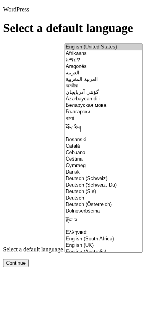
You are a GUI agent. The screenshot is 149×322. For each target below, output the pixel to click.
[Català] (103, 146)
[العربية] (103, 73)
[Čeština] (103, 159)
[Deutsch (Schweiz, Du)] (103, 185)
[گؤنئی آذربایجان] (103, 92)
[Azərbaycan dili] (103, 99)
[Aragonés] (103, 66)
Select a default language (33, 249)
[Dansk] (103, 172)
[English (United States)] (103, 47)
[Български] (103, 112)
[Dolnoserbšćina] (103, 211)
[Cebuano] (103, 153)
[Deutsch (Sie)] (103, 191)
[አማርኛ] (103, 60)
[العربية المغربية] (103, 79)
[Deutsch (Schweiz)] (103, 178)
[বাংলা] (103, 118)
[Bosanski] (103, 140)
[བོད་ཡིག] (103, 129)
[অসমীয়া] (103, 86)
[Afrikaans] (103, 53)
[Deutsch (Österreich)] (103, 204)
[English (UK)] (103, 245)
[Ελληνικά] (103, 232)
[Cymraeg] (103, 166)
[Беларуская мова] (103, 105)
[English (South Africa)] (103, 239)
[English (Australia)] (103, 252)
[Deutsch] (103, 198)
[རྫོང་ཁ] (103, 221)
